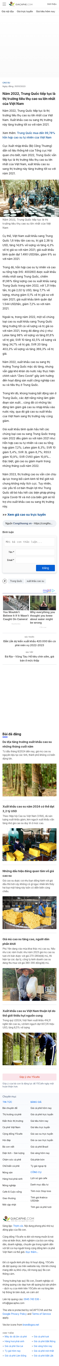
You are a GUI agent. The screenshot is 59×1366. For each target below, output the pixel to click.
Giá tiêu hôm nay (45, 11)
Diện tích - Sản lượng (13, 1153)
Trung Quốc (16, 581)
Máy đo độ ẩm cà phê (16, 1336)
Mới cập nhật (9, 1204)
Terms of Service (41, 1313)
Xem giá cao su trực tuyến (26, 514)
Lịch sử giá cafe (39, 1178)
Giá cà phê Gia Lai (14, 1346)
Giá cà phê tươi (41, 1336)
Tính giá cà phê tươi (41, 1207)
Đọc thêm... (32, 1252)
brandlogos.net (31, 1324)
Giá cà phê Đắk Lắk (43, 1355)
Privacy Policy (19, 1313)
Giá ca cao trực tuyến (42, 1140)
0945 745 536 (31, 1299)
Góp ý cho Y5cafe (30, 1076)
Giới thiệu (51, 4)
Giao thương (9, 1198)
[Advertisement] (29, 47)
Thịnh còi (18, 1225)
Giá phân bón (38, 1159)
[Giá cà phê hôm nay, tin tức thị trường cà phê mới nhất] (20, 4)
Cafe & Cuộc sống (12, 1191)
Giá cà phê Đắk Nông (44, 1341)
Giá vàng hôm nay (40, 1153)
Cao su (6, 82)
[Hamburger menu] (4, 4)
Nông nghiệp (9, 1185)
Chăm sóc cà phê (12, 1159)
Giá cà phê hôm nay (41, 1108)
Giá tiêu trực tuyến (40, 1127)
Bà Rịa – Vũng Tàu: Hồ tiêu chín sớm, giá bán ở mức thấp (29, 658)
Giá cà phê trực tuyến (42, 1114)
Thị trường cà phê (12, 1114)
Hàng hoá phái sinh (12, 1178)
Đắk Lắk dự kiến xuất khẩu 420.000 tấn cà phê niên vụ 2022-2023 (29, 643)
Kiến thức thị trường (13, 1121)
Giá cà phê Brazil (39, 1146)
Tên (11, 552)
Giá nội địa (8, 11)
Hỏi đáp (7, 1140)
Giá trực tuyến (25, 11)
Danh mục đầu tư (39, 1184)
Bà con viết (8, 1146)
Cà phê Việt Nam (11, 1127)
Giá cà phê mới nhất (44, 1351)
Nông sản (8, 1172)
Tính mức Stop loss (41, 1191)
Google (6, 1313)
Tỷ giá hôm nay (13, 1351)
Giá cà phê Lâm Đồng (15, 1355)
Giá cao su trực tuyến (42, 1133)
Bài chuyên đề (10, 1108)
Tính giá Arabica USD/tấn (39, 1199)
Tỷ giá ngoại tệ (38, 1166)
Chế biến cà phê (11, 1166)
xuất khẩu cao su (35, 581)
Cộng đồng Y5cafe (12, 1133)
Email (10, 560)
